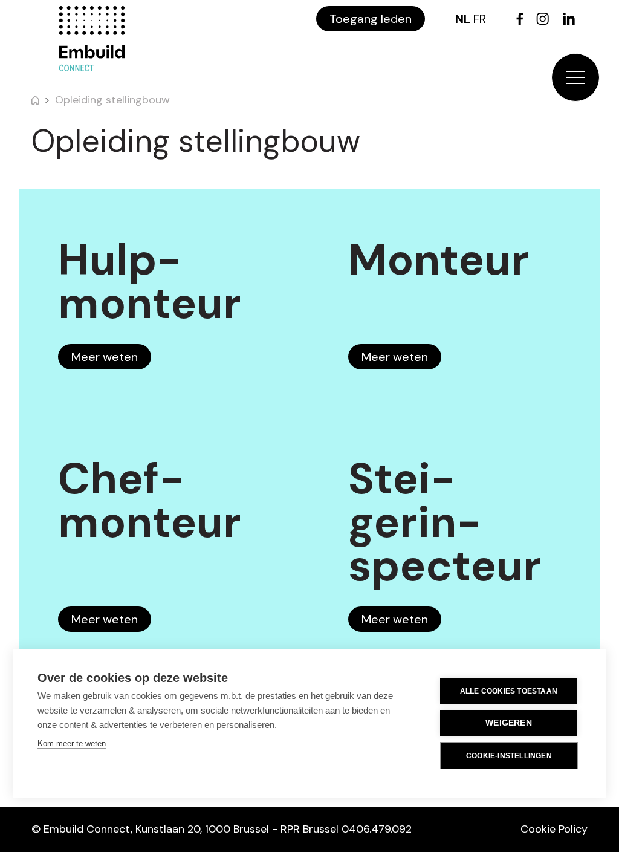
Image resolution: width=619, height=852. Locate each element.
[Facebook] (519, 19)
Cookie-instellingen (509, 756)
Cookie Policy (554, 829)
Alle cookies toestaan (508, 691)
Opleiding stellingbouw (112, 100)
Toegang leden (370, 19)
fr (479, 19)
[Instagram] (542, 19)
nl (462, 19)
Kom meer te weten (71, 743)
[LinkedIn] (568, 19)
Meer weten (104, 357)
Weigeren (508, 722)
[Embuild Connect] (92, 38)
